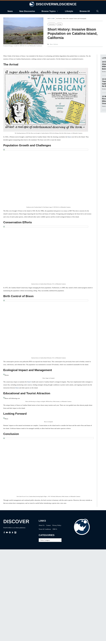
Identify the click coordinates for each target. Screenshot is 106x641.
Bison (51, 44)
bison (17, 388)
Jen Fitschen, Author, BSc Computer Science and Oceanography (71, 18)
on (70, 137)
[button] (97, 11)
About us (41, 525)
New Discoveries (27, 11)
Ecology (59, 24)
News (10, 11)
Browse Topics (49, 11)
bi (68, 137)
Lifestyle (69, 11)
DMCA (55, 529)
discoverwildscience (56, 4)
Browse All (85, 11)
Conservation (52, 24)
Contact (48, 525)
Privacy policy (56, 525)
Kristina (104, 71)
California (55, 44)
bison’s (29, 382)
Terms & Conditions (45, 529)
